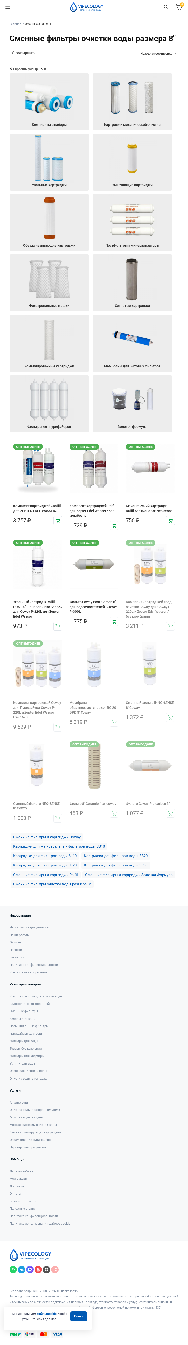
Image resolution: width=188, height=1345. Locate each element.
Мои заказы (19, 1178)
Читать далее (170, 626)
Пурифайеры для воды (26, 1033)
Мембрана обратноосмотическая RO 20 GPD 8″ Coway (93, 707)
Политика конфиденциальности (34, 965)
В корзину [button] (57, 520)
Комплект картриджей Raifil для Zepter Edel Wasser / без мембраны (93, 510)
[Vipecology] (86, 7)
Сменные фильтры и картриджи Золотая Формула (129, 875)
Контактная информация (28, 972)
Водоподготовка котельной (30, 1004)
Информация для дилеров (29, 927)
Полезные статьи (23, 1208)
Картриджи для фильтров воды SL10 (45, 856)
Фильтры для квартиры (27, 1056)
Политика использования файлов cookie (40, 1223)
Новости (16, 950)
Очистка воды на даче (26, 1117)
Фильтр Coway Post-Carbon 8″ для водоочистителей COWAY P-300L (93, 606)
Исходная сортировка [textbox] (156, 53)
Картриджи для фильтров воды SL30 (115, 865)
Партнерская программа (28, 1147)
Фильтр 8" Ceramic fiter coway (93, 803)
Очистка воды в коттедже (28, 1078)
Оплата (15, 1193)
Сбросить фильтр (25, 69)
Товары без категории (26, 1048)
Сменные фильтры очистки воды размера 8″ (52, 884)
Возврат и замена (23, 1201)
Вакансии (17, 957)
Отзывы (16, 942)
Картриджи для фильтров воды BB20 (116, 856)
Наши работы (20, 935)
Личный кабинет (22, 1171)
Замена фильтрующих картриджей (36, 1132)
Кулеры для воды (23, 1019)
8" (45, 69)
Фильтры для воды (24, 1041)
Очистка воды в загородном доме (35, 1110)
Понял (78, 1316)
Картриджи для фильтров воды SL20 (45, 865)
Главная (15, 24)
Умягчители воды (23, 1063)
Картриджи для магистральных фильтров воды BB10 (59, 846)
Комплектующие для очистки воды (36, 996)
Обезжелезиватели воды (28, 1071)
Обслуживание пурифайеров (31, 1139)
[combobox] (158, 53)
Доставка (17, 1186)
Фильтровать (25, 53)
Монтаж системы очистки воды (33, 1125)
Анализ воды (19, 1102)
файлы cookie (47, 1314)
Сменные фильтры (24, 1011)
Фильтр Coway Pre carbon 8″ (148, 803)
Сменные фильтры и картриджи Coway (47, 837)
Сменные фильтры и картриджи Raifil (45, 875)
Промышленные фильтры (29, 1026)
